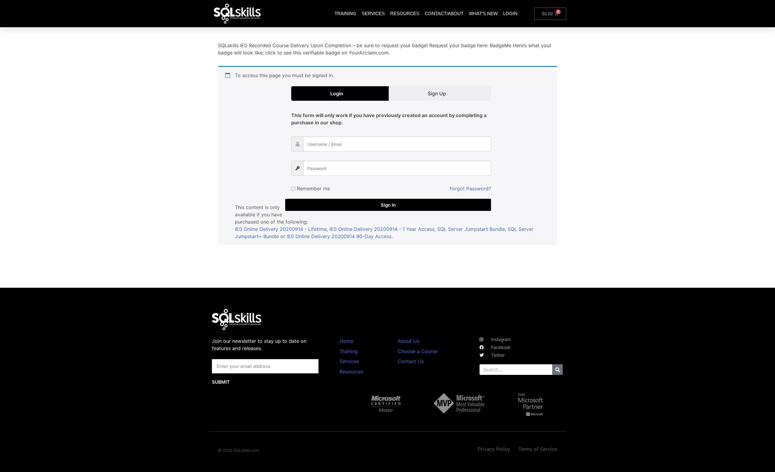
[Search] (557, 369)
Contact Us (411, 361)
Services (373, 13)
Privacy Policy (494, 449)
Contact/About (444, 13)
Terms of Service (537, 449)
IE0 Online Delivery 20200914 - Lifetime (281, 229)
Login (510, 13)
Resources (404, 13)
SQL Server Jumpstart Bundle (471, 229)
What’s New (483, 13)
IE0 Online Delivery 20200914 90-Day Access (339, 236)
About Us (408, 341)
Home (346, 341)
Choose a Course (417, 351)
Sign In (388, 205)
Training (345, 13)
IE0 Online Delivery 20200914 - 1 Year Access (381, 229)
